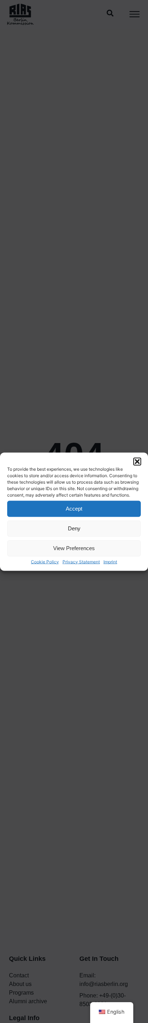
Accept (74, 509)
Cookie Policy (45, 561)
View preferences (74, 548)
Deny (74, 528)
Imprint (110, 561)
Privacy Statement (81, 561)
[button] (137, 461)
